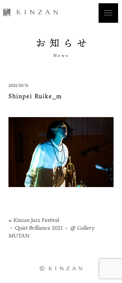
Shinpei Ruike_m (35, 96)
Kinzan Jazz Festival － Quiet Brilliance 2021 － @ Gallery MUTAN (51, 227)
